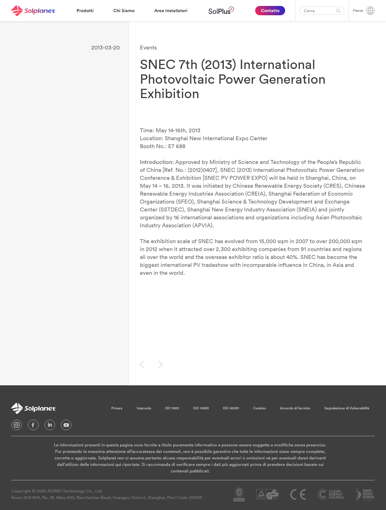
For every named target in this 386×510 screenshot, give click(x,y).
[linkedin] (50, 426)
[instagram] (16, 426)
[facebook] (33, 426)
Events (148, 47)
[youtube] (66, 426)
